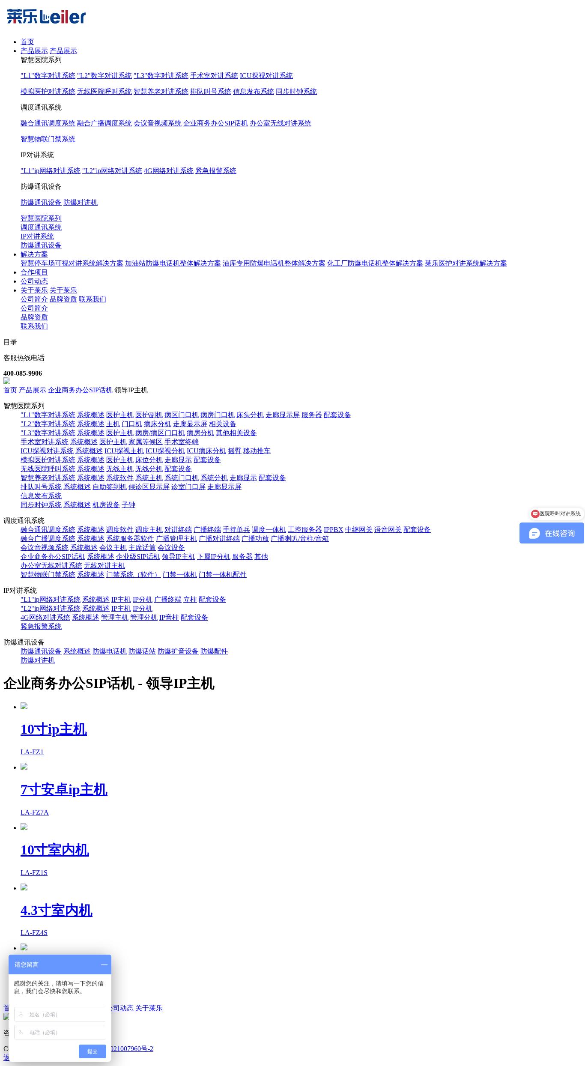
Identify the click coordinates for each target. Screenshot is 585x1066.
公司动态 (34, 281)
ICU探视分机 (165, 450)
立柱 (190, 599)
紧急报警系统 (215, 170)
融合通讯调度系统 (48, 123)
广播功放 (255, 538)
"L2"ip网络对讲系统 (112, 170)
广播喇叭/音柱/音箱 (300, 538)
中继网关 (359, 529)
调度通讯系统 (41, 227)
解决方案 (34, 254)
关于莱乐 (34, 290)
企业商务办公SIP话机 (215, 123)
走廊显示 (178, 459)
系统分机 (214, 477)
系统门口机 (181, 477)
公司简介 (34, 299)
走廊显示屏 (283, 414)
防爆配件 (214, 651)
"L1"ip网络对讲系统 (51, 170)
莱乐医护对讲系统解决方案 (466, 263)
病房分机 (200, 432)
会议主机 (113, 547)
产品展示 (34, 50)
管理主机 (114, 617)
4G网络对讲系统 (169, 170)
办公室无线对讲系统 (280, 123)
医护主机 (120, 414)
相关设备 (222, 423)
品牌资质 (63, 299)
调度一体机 (269, 529)
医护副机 (149, 414)
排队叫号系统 (210, 91)
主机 (113, 423)
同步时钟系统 (296, 91)
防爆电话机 (110, 651)
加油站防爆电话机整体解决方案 (173, 263)
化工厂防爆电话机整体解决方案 (375, 263)
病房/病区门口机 (160, 432)
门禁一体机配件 (223, 574)
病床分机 (157, 423)
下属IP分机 (213, 556)
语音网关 (388, 529)
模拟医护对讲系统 (48, 91)
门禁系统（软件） (133, 574)
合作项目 (34, 272)
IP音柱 (169, 617)
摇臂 (235, 450)
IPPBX (333, 529)
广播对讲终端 (219, 538)
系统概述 (90, 414)
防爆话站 (142, 651)
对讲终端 (178, 529)
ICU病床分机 (206, 450)
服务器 (311, 414)
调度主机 (149, 529)
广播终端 (207, 529)
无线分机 (149, 468)
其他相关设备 (236, 432)
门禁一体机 (180, 574)
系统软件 (120, 477)
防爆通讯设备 (41, 202)
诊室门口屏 (188, 486)
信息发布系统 (253, 91)
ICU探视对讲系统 (266, 75)
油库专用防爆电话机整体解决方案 (274, 263)
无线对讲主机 (104, 565)
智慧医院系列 (41, 218)
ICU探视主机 (124, 450)
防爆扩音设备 (178, 651)
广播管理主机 (176, 538)
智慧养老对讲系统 (161, 91)
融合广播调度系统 (104, 123)
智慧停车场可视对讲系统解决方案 (72, 263)
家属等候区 (145, 441)
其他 (261, 556)
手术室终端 (181, 441)
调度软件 (120, 529)
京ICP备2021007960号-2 (117, 1048)
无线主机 (120, 468)
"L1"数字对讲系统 (48, 75)
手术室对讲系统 (214, 75)
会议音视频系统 (158, 123)
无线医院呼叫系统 (104, 91)
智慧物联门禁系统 (48, 139)
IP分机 (142, 599)
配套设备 (337, 414)
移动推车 (257, 450)
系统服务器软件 (130, 538)
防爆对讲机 (80, 202)
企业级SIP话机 (138, 556)
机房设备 (106, 504)
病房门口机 (217, 414)
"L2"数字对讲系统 (104, 75)
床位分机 (149, 459)
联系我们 (92, 299)
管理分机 (144, 617)
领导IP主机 (178, 556)
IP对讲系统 (37, 236)
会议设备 (171, 547)
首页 (27, 41)
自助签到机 (110, 486)
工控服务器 (305, 529)
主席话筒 (142, 547)
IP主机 (121, 599)
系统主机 (149, 477)
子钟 (128, 504)
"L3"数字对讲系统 (161, 75)
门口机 (132, 423)
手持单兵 (236, 529)
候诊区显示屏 (149, 486)
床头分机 (250, 414)
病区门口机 (181, 414)
